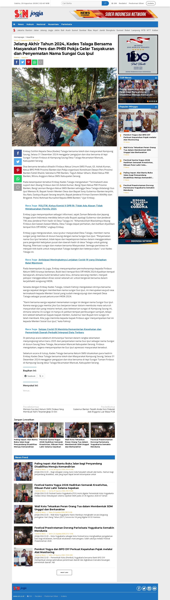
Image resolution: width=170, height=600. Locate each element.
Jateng (43, 30)
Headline (24, 57)
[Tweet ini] (22, 62)
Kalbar (155, 30)
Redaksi (38, 596)
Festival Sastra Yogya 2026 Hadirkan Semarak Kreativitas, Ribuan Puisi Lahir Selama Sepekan (71, 487)
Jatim (57, 30)
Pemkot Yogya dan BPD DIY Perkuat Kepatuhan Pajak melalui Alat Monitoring (140, 137)
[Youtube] (154, 589)
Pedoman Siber (51, 596)
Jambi (102, 30)
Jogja (50, 30)
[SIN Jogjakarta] (30, 13)
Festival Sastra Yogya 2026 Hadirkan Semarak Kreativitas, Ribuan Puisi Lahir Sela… (138, 162)
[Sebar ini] (16, 62)
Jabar (36, 30)
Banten (29, 30)
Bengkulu (110, 30)
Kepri (95, 30)
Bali (62, 30)
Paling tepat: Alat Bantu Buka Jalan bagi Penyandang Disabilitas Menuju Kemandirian (68, 465)
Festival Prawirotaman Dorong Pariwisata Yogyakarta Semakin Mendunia (139, 187)
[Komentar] (40, 62)
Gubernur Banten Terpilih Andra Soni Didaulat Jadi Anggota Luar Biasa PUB (94, 409)
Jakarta (20, 30)
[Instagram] (149, 589)
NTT (149, 30)
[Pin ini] (28, 62)
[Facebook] (138, 589)
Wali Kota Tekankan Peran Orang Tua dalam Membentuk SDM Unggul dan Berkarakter (140, 149)
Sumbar (82, 30)
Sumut (75, 30)
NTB (143, 30)
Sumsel (119, 30)
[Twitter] (143, 589)
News (44, 469)
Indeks (64, 596)
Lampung (135, 30)
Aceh (68, 30)
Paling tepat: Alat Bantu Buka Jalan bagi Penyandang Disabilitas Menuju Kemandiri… (137, 92)
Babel (127, 30)
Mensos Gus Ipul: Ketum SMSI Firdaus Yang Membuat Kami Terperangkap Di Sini (43, 409)
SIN (30, 596)
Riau (90, 30)
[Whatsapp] (34, 62)
